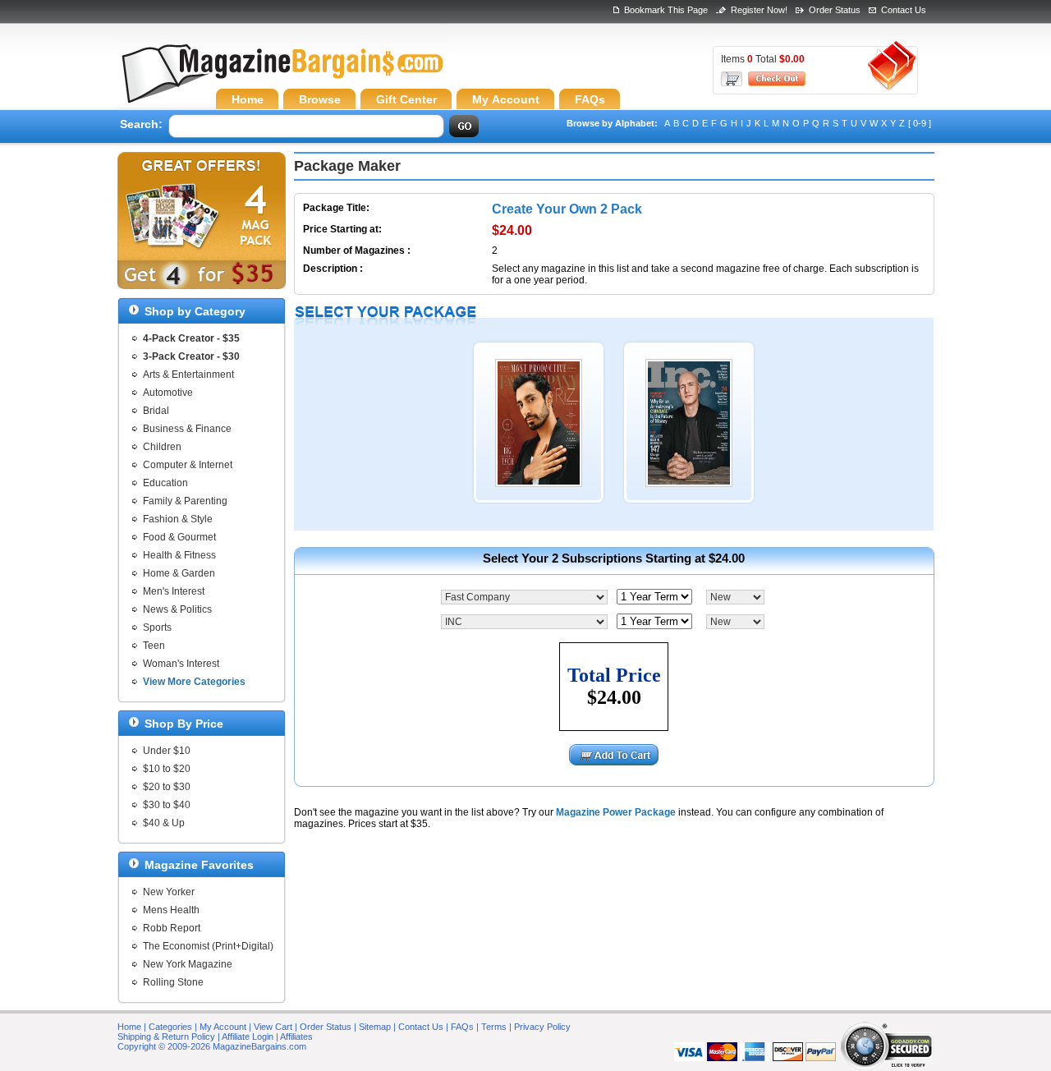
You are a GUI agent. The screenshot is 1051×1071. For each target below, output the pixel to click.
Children (162, 447)
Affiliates (296, 1036)
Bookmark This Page (666, 10)
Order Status (835, 10)
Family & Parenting (185, 501)
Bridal (156, 410)
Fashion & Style (178, 519)
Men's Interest (173, 591)
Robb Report (171, 928)
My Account (223, 1027)
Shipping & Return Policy (166, 1036)
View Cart (273, 1027)
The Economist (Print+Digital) (208, 946)
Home (129, 1027)
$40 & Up (164, 823)
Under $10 (166, 750)
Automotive (168, 392)
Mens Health (171, 910)
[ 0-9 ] (919, 123)
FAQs (462, 1027)
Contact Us (903, 10)
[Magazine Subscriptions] (281, 78)
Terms (494, 1027)
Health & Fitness (179, 555)
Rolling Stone (173, 982)
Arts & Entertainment (188, 374)
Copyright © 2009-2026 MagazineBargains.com (211, 1046)
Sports (157, 627)
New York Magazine (187, 964)
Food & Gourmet (179, 537)
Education (165, 483)
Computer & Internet (187, 465)
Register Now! (759, 10)
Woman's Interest (181, 663)
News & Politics (177, 609)
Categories (170, 1027)
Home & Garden (179, 573)
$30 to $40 (166, 805)
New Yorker (169, 892)
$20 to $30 (166, 787)
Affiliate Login (247, 1036)
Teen (154, 645)
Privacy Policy (542, 1027)
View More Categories (194, 681)
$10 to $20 (166, 769)
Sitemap (375, 1027)
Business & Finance (187, 428)
